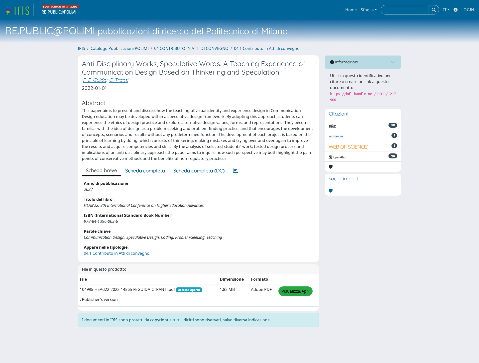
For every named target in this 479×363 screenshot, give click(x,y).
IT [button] (445, 9)
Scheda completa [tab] (145, 170)
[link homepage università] (60, 10)
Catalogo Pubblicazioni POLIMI (120, 48)
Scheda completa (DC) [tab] (199, 170)
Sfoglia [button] (367, 9)
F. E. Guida (94, 80)
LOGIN (468, 9)
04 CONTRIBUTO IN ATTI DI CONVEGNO (191, 48)
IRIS (81, 48)
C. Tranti (118, 80)
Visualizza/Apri (295, 291)
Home (351, 9)
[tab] (235, 170)
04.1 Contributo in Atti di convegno (267, 48)
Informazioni (346, 61)
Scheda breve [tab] (101, 170)
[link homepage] (18, 10)
